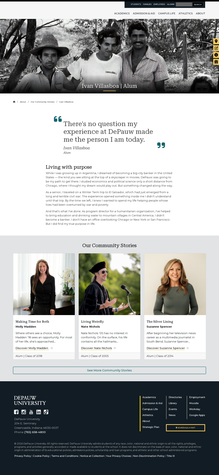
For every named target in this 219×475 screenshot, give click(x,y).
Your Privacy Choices (118, 456)
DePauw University (30, 10)
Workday (194, 409)
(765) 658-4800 (35, 432)
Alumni (170, 4)
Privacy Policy (22, 456)
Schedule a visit (186, 428)
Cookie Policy (41, 456)
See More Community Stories (109, 370)
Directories (175, 397)
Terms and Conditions (64, 456)
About (200, 13)
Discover (32, 348)
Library (173, 403)
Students (136, 4)
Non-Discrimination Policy (148, 456)
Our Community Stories (43, 102)
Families (147, 4)
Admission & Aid (144, 13)
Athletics (186, 13)
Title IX (170, 456)
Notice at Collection (92, 456)
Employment (197, 397)
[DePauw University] (30, 400)
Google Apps (197, 415)
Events (173, 409)
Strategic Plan (150, 427)
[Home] (14, 102)
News (172, 415)
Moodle (194, 403)
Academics (122, 13)
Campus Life (166, 13)
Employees (159, 4)
